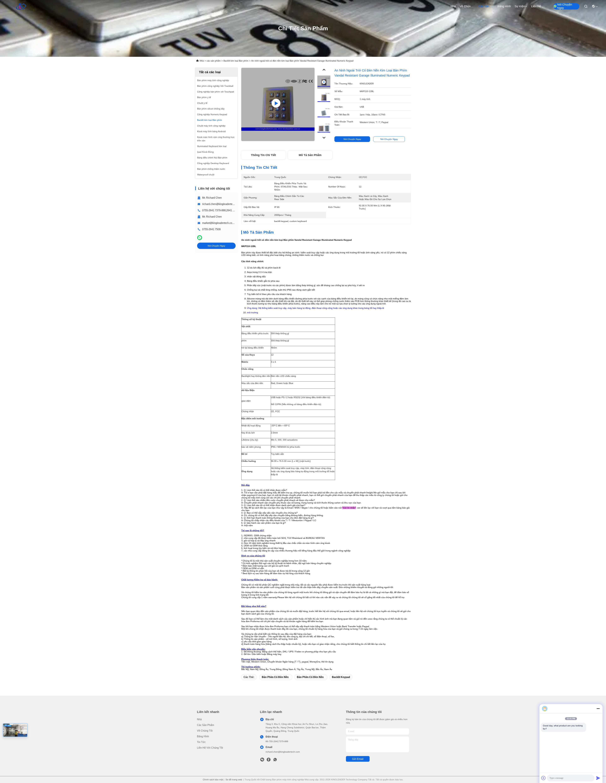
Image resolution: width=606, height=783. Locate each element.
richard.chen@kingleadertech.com (221, 204)
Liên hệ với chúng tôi (538, 6)
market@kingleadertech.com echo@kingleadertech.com (234, 223)
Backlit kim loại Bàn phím (235, 60)
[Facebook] (268, 760)
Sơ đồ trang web (234, 779)
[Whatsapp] (199, 238)
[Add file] (543, 777)
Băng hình (504, 6)
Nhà (453, 6)
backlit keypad (341, 677)
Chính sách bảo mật (213, 779)
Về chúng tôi (467, 6)
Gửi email (357, 759)
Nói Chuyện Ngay (564, 6)
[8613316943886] (275, 760)
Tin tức (201, 742)
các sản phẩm (486, 6)
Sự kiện (520, 6)
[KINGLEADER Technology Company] (21, 6)
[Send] (598, 777)
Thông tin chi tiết (263, 155)
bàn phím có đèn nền (275, 677)
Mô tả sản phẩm (310, 155)
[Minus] (598, 708)
